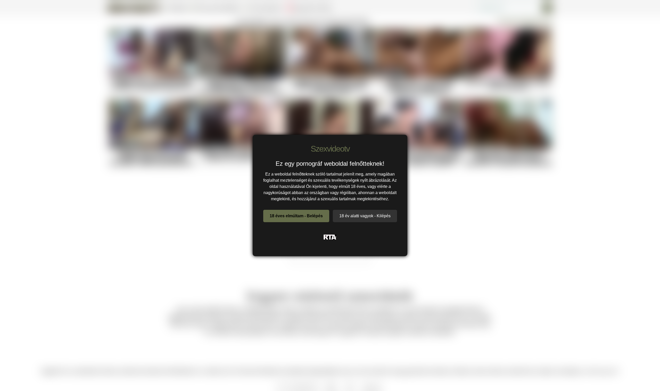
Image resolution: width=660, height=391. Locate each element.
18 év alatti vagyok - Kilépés (365, 216)
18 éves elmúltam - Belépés (296, 216)
